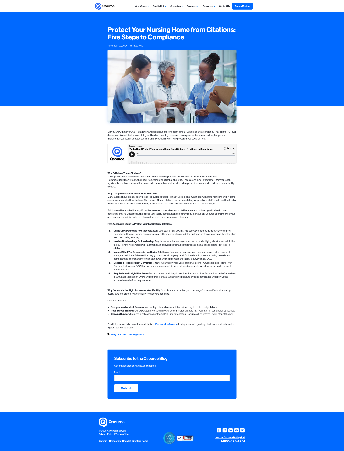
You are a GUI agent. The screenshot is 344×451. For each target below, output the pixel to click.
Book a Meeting (242, 6)
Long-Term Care (118, 334)
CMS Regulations (136, 334)
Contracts (191, 6)
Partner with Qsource (166, 324)
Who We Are (141, 6)
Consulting (175, 6)
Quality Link (158, 6)
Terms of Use (122, 434)
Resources (208, 6)
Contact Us (224, 6)
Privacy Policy (106, 434)
